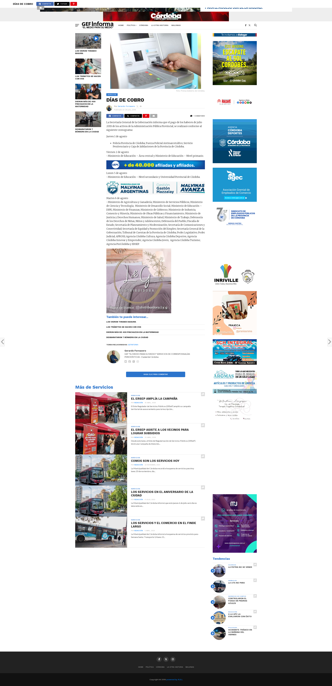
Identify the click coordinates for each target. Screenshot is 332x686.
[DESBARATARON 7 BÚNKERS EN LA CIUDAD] (88, 126)
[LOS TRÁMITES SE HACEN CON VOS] (88, 73)
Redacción (138, 403)
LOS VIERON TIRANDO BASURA (85, 52)
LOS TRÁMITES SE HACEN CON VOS (88, 77)
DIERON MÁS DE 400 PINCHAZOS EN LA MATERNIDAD (85, 103)
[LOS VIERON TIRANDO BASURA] (88, 48)
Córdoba (143, 25)
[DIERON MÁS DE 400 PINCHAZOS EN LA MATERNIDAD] (88, 98)
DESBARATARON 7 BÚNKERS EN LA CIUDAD (87, 130)
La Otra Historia (159, 25)
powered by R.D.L (174, 679)
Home (121, 25)
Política (131, 25)
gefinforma (133, 345)
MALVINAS (176, 25)
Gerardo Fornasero (126, 106)
